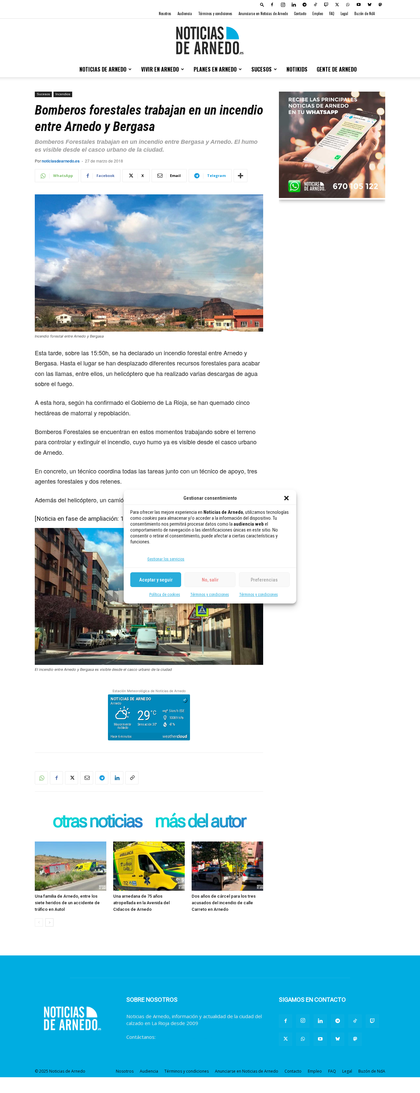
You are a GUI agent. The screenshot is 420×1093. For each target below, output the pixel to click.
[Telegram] (304, 4)
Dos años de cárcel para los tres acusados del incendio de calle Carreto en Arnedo (224, 903)
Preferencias (264, 579)
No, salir (210, 579)
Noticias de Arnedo (102, 69)
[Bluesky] (369, 4)
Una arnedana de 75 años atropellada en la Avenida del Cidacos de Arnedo (141, 903)
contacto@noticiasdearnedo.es (192, 1037)
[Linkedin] (294, 4)
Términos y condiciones (209, 594)
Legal (344, 13)
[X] (337, 4)
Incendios (62, 94)
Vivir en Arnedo (160, 69)
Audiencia (185, 13)
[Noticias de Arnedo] (210, 40)
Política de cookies (164, 594)
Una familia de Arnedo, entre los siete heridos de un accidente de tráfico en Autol (67, 903)
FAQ (331, 13)
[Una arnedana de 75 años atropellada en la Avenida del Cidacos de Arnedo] (149, 866)
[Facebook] (272, 4)
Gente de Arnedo (337, 69)
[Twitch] (326, 4)
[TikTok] (315, 4)
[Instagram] (283, 4)
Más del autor (200, 821)
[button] (286, 498)
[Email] (86, 777)
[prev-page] (39, 922)
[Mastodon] (380, 4)
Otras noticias (97, 821)
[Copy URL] (131, 777)
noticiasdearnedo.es (61, 161)
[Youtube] (359, 4)
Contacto (300, 13)
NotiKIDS (296, 69)
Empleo (317, 13)
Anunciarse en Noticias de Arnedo (263, 13)
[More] (240, 175)
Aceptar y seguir (156, 579)
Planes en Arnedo (215, 69)
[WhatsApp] (348, 4)
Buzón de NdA (364, 13)
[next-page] (49, 922)
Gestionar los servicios (165, 559)
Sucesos (261, 69)
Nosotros (165, 13)
